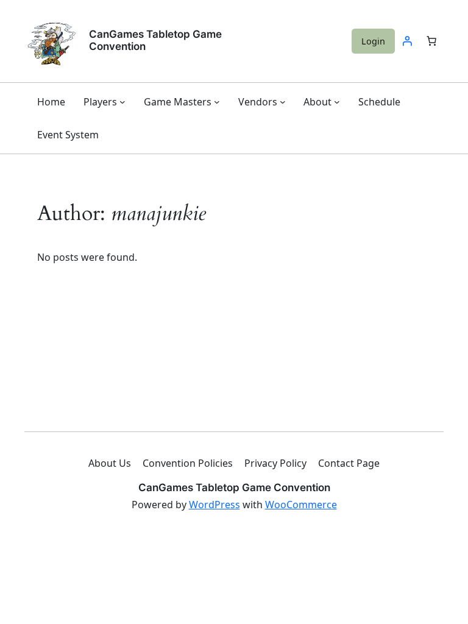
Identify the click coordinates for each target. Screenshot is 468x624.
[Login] (407, 41)
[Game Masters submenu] (217, 102)
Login (373, 41)
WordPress (214, 504)
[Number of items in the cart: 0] (431, 41)
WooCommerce (301, 504)
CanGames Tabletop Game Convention (155, 40)
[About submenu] (337, 102)
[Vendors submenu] (283, 102)
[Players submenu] (122, 102)
